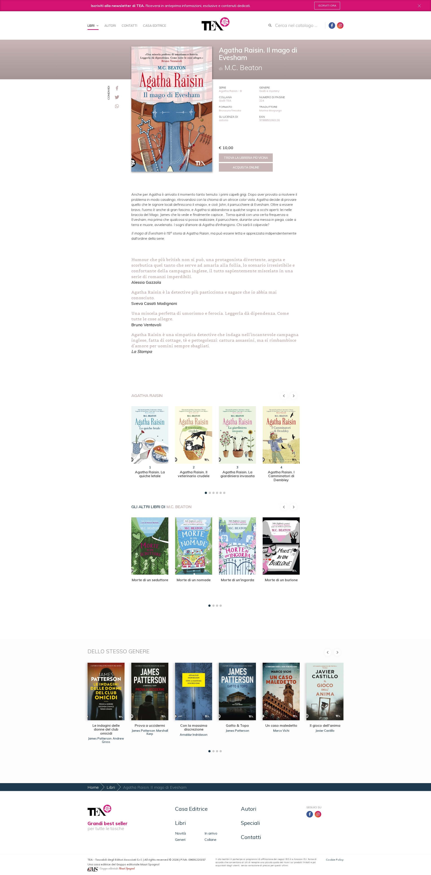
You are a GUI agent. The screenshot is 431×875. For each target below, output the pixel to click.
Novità (180, 833)
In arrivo (211, 833)
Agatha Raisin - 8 (230, 91)
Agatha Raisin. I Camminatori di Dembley (281, 476)
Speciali (250, 823)
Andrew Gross (113, 740)
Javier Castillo (325, 730)
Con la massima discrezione (193, 727)
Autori (110, 26)
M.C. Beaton (178, 506)
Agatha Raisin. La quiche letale (150, 474)
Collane (210, 839)
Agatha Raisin (147, 395)
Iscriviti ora (327, 5)
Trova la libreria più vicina (246, 157)
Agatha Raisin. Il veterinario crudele (193, 474)
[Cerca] (270, 25)
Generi (180, 839)
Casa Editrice (154, 26)
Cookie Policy (334, 859)
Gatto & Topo (237, 725)
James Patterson (100, 738)
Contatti (129, 26)
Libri (91, 26)
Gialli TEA (225, 100)
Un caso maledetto (281, 725)
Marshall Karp (157, 732)
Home (93, 787)
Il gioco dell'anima (325, 725)
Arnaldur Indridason (193, 734)
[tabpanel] (150, 449)
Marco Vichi (281, 730)
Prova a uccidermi (150, 725)
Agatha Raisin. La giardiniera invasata (237, 474)
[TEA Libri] (216, 24)
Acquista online (246, 167)
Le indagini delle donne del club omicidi (106, 729)
